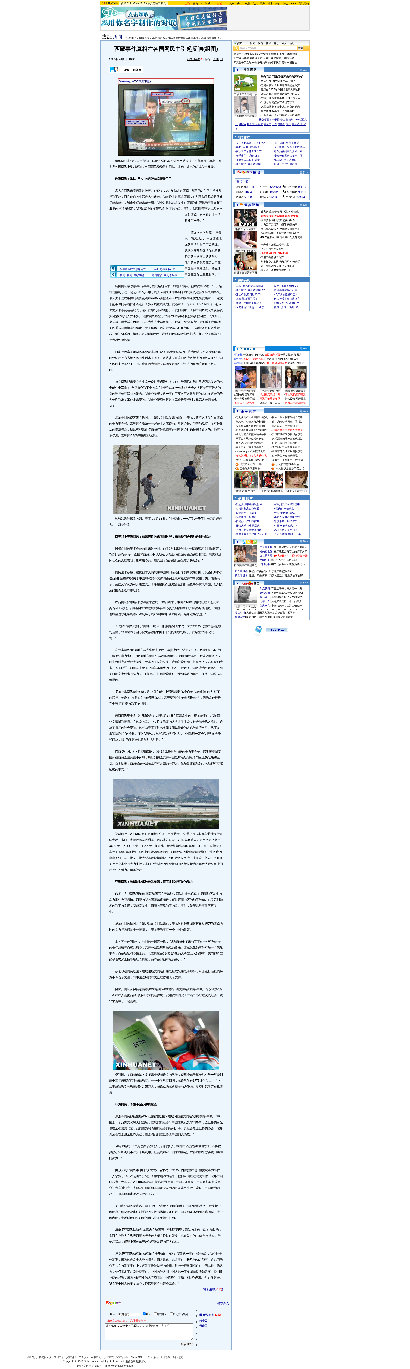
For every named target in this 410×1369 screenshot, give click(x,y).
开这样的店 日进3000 (248, 294)
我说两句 (304, 3)
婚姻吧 (264, 197)
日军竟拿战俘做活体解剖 (250, 438)
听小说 (238, 358)
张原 (263, 106)
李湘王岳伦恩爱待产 (272, 257)
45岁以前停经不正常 (286, 294)
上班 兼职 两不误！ (247, 298)
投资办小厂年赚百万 (247, 521)
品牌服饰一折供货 (246, 517)
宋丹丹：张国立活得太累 (275, 244)
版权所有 (141, 1361)
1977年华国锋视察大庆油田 (285, 89)
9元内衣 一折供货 (284, 508)
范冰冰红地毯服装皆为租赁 (251, 430)
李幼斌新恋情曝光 (295, 394)
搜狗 (163, 3)
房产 (239, 3)
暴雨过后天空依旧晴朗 (280, 616)
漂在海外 (240, 612)
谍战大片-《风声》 (245, 229)
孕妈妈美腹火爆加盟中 (287, 504)
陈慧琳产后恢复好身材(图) (251, 421)
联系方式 (108, 1357)
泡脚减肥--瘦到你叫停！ (288, 303)
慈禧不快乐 (274, 62)
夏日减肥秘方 (273, 58)
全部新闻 (165, 1357)
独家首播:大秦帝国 (271, 211)
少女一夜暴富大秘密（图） (289, 155)
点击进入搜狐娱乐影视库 (286, 455)
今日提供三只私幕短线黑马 (289, 147)
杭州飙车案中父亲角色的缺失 (283, 106)
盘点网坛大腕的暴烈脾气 (250, 442)
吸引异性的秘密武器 (285, 290)
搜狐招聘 (71, 1357)
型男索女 (265, 605)
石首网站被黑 (241, 58)
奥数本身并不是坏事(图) (282, 110)
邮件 (278, 3)
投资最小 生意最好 (246, 512)
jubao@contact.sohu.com (118, 1365)
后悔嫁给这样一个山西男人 (286, 601)
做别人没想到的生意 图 (249, 504)
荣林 (263, 98)
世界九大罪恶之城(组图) (285, 442)
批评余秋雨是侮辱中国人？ (284, 93)
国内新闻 (144, 38)
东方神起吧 (290, 191)
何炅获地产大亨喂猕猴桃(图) (252, 417)
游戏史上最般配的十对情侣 (287, 459)
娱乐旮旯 (265, 597)
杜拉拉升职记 (272, 354)
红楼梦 (298, 354)
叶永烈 (251, 124)
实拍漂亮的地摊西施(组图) (287, 438)
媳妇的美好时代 (286, 220)
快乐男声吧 (290, 186)
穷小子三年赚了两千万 (249, 151)
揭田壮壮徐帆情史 (245, 391)
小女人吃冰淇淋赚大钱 (287, 517)
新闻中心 (131, 38)
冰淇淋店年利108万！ (286, 521)
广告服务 (84, 1357)
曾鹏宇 (264, 85)
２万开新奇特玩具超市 (249, 529)
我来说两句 (193, 59)
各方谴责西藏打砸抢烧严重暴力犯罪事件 (175, 38)
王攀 (263, 115)
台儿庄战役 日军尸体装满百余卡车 (280, 228)
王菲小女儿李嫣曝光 (271, 490)
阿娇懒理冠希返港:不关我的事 (278, 265)
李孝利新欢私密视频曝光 (286, 447)
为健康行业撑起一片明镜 (250, 307)
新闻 (252, 43)
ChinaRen (133, 3)
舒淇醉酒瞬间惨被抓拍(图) (287, 434)
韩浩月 (264, 93)
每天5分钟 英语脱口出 (286, 159)
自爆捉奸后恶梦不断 (245, 272)
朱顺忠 (264, 102)
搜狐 (123, 3)
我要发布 (223, 1303)
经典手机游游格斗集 (275, 363)
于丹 (274, 124)
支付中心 (59, 1357)
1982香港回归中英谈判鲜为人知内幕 (282, 237)
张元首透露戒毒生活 (287, 464)
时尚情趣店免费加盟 (247, 508)
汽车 (231, 3)
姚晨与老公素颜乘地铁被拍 (251, 434)
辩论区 (203, 1325)
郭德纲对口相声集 (253, 354)
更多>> (304, 70)
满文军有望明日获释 (272, 248)
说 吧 (256, 172)
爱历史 (264, 81)
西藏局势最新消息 (211, 38)
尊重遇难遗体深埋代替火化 (251, 534)
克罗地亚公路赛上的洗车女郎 (290, 551)
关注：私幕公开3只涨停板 (251, 142)
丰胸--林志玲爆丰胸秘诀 (249, 285)
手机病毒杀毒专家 (253, 363)
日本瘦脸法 (288, 58)
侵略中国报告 (289, 62)
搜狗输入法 (45, 1357)
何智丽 (242, 124)
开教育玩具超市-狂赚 (248, 159)
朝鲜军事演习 (276, 53)
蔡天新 (264, 110)
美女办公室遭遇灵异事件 (250, 447)
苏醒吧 (239, 191)
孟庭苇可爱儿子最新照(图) (287, 451)
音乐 (276, 43)
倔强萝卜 (266, 220)
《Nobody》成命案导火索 (250, 451)
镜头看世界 (266, 547)
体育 (195, 3)
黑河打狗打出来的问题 (284, 559)
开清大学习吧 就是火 (248, 525)
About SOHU (138, 1357)
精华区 (203, 1320)
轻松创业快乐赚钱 (284, 512)
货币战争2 (294, 358)
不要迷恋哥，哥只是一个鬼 (286, 588)
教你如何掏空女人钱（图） (289, 151)
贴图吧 (239, 197)
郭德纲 (290, 119)
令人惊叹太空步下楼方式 (290, 468)
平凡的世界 (281, 358)
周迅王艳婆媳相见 (270, 398)
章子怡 (276, 119)
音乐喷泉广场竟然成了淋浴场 (290, 547)
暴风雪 (267, 124)
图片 (284, 43)
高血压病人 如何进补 (286, 529)
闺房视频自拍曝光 (245, 250)
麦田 (274, 220)
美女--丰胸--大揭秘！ (248, 147)
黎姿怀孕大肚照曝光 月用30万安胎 (280, 261)
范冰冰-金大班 (291, 211)
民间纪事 (265, 559)
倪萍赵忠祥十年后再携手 (286, 425)
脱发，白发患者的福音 (287, 164)
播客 (270, 3)
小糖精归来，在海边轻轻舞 (286, 605)
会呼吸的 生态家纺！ (248, 155)
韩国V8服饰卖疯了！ (286, 525)
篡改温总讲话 (257, 58)
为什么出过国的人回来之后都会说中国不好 (270, 612)
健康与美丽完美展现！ (249, 303)
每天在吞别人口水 (245, 606)
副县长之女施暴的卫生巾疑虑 (283, 115)
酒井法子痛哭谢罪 (296, 490)
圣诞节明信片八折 (244, 403)
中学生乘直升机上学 (245, 94)
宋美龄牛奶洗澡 (243, 62)
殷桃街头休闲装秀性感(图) (251, 425)
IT (226, 3)
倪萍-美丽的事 (289, 224)
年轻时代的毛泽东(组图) (282, 81)
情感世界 (265, 601)
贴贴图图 (265, 592)
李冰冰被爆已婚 (271, 391)
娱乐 (207, 3)
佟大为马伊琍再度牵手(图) (287, 421)
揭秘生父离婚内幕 (295, 391)
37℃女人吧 (290, 197)
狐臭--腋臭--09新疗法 (286, 307)
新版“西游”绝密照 (246, 490)
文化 (288, 124)
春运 (282, 119)
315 (296, 119)
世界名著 (269, 358)
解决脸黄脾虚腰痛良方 (287, 298)
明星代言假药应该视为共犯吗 (288, 564)
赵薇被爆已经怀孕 (244, 394)
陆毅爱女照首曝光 (295, 398)
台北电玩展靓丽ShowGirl (250, 459)
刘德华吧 (265, 191)
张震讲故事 (286, 354)
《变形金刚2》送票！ (252, 464)
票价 (294, 124)
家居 (247, 3)
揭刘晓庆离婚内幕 (270, 394)
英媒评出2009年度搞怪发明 (287, 592)
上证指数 (241, 186)
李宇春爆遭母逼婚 (244, 398)
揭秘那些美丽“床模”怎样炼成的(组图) (270, 571)
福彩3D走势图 (296, 363)
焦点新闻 (265, 588)
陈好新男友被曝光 (295, 403)
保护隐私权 (122, 1357)
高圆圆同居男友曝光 (245, 116)
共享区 (238, 363)
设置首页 (31, 1357)
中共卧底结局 (260, 62)
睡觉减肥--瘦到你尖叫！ (249, 164)
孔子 (300, 124)
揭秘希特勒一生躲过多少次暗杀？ (280, 233)
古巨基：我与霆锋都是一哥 (276, 270)
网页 (260, 43)
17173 (143, 3)
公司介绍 (153, 1357)
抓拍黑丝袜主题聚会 (245, 565)
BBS (293, 3)
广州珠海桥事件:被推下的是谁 (283, 98)
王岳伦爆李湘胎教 (250, 468)
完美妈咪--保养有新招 (286, 142)
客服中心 (96, 1357)
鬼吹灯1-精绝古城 (253, 358)
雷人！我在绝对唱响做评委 (284, 85)
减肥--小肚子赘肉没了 (286, 285)
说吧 (292, 43)
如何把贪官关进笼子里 (282, 102)
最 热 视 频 (251, 205)
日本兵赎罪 (291, 53)
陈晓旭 (281, 124)
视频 (262, 3)
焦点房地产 (154, 3)
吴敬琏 (259, 124)
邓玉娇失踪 (261, 53)
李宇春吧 (265, 186)
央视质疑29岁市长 (244, 53)
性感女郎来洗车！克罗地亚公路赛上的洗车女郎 (276, 575)
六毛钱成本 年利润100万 (288, 534)
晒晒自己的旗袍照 (256, 616)
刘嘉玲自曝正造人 (270, 403)
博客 (285, 3)
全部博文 (178, 1357)
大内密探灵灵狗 (270, 224)
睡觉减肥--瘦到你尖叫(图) (250, 290)
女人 (255, 3)
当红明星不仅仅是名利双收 (286, 597)
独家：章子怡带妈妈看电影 (287, 417)
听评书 (238, 354)
